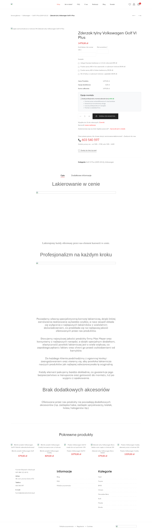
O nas (86, 4)
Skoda (100, 507)
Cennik (101, 122)
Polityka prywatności (64, 485)
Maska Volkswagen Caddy (129, 451)
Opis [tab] (63, 176)
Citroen (100, 490)
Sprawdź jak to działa (117, 129)
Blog (104, 4)
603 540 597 (90, 140)
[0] (139, 4)
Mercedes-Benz (103, 494)
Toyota (100, 481)
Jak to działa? (68, 4)
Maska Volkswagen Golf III (76, 451)
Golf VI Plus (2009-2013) (95, 162)
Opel (99, 477)
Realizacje (95, 4)
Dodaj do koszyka (107, 116)
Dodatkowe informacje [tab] (81, 176)
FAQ (78, 4)
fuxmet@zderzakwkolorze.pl (25, 493)
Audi (99, 498)
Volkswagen (109, 162)
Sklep (58, 4)
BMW (100, 485)
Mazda (100, 503)
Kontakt (112, 4)
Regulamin (80, 526)
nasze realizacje (90, 125)
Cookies (90, 526)
